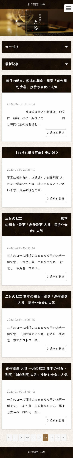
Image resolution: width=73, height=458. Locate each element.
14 (51, 437)
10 (27, 437)
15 (57, 437)
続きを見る (57, 132)
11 (33, 437)
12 (39, 437)
